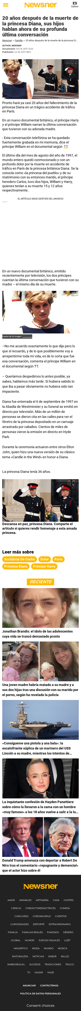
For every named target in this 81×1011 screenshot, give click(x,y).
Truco (69, 964)
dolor (44, 559)
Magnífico (21, 948)
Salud (65, 956)
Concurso (21, 916)
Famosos (53, 932)
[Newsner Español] (40, 5)
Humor (29, 940)
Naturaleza (20, 956)
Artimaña (42, 900)
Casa (56, 900)
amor (11, 900)
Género (68, 932)
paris (58, 559)
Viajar (38, 972)
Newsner (7, 40)
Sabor (52, 956)
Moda (36, 948)
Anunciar (29, 985)
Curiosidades (19, 924)
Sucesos (34, 964)
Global (16, 940)
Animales (25, 900)
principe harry (44, 566)
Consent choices (40, 1006)
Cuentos (60, 916)
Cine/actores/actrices (40, 908)
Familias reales (32, 932)
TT (66, 147)
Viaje (50, 972)
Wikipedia (27, 336)
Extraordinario (60, 924)
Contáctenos (49, 985)
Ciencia (16, 908)
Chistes (68, 900)
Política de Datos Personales (40, 993)
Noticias (38, 956)
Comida (65, 908)
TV (28, 972)
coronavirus (42, 916)
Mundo (48, 948)
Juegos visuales (49, 940)
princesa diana (16, 566)
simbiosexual (16, 964)
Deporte (38, 924)
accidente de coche (19, 559)
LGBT (67, 940)
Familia (19, 40)
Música (62, 948)
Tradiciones (53, 964)
